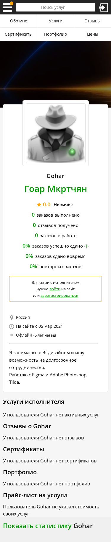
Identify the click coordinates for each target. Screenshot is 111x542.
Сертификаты (19, 34)
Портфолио (55, 34)
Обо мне (18, 21)
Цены (92, 34)
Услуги (55, 21)
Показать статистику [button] (37, 525)
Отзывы (92, 21)
